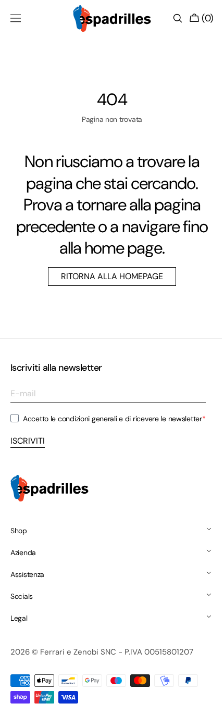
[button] (15, 18)
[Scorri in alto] (200, 700)
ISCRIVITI (27, 440)
